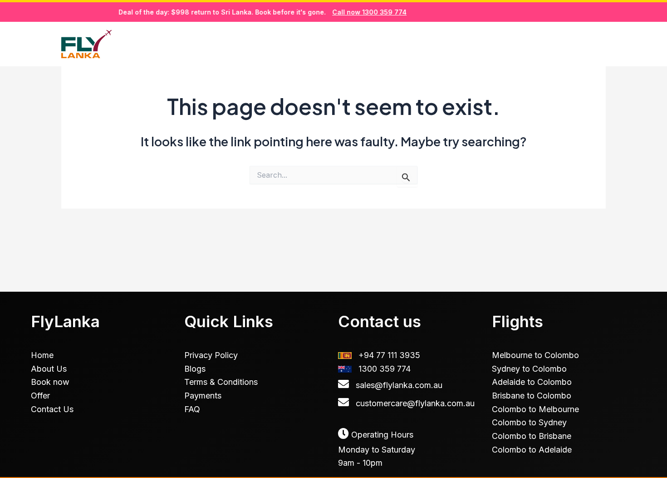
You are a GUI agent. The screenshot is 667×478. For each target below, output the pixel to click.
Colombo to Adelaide (532, 449)
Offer (40, 395)
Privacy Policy (211, 355)
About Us (49, 368)
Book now (402, 44)
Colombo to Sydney (529, 422)
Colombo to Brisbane (531, 436)
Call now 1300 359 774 (361, 12)
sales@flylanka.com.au (399, 385)
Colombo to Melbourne (535, 409)
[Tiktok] (580, 45)
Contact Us (52, 409)
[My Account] (601, 45)
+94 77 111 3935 (389, 355)
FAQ (192, 409)
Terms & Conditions (221, 382)
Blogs (522, 44)
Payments (202, 395)
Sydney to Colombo (529, 368)
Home (343, 44)
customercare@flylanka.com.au (415, 403)
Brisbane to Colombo (531, 395)
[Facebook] (560, 45)
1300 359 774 (384, 368)
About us (467, 44)
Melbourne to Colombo (535, 355)
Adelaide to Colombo (532, 382)
